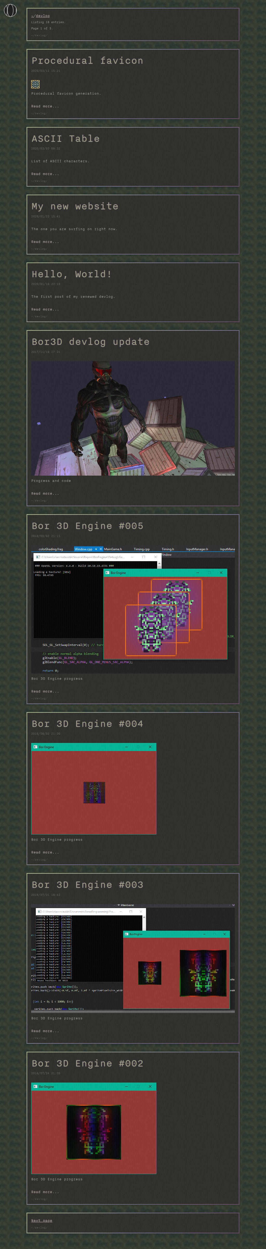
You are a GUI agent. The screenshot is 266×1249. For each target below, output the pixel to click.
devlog (43, 16)
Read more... (45, 106)
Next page (41, 1220)
